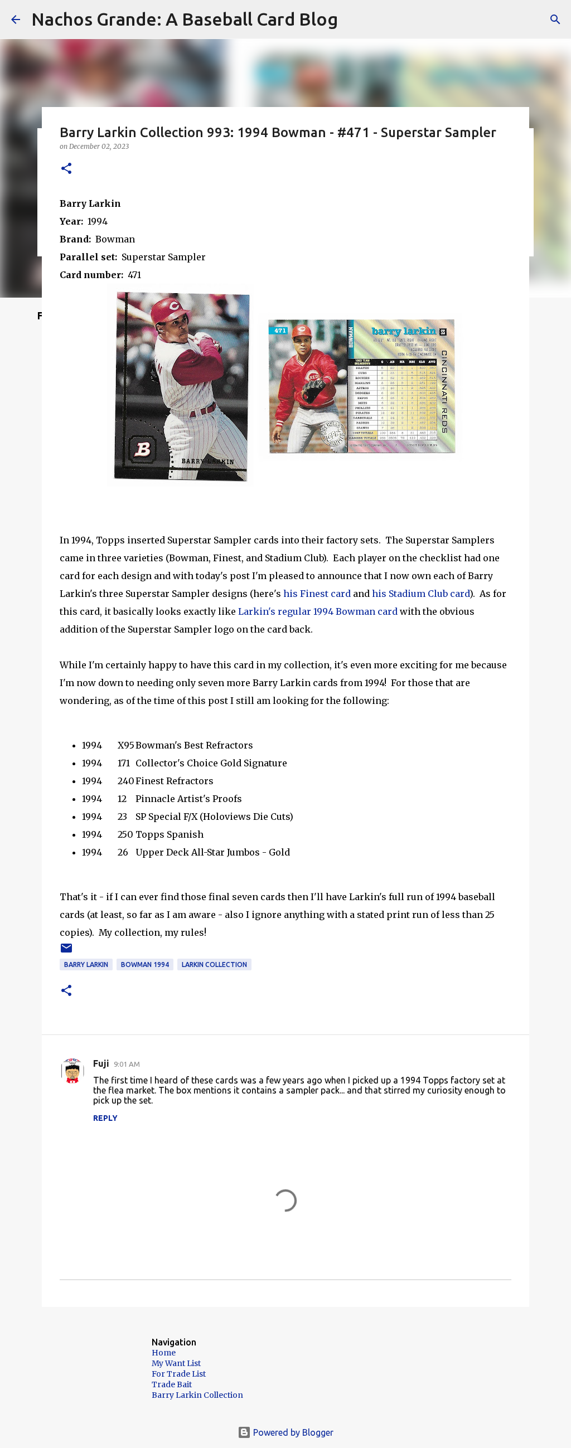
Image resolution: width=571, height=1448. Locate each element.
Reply (105, 1118)
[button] (66, 169)
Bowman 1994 (145, 964)
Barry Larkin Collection (197, 1395)
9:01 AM (127, 1064)
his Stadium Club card (421, 593)
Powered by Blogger (292, 1432)
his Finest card (317, 593)
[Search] (555, 19)
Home (164, 1353)
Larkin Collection (214, 964)
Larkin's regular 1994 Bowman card (318, 611)
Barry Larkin (86, 964)
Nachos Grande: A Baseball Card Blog (184, 19)
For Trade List (179, 1374)
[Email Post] (66, 952)
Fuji (101, 1063)
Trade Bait (172, 1384)
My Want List (176, 1363)
